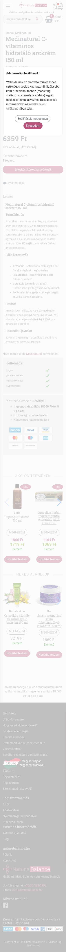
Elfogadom (33, 125)
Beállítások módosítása (32, 118)
